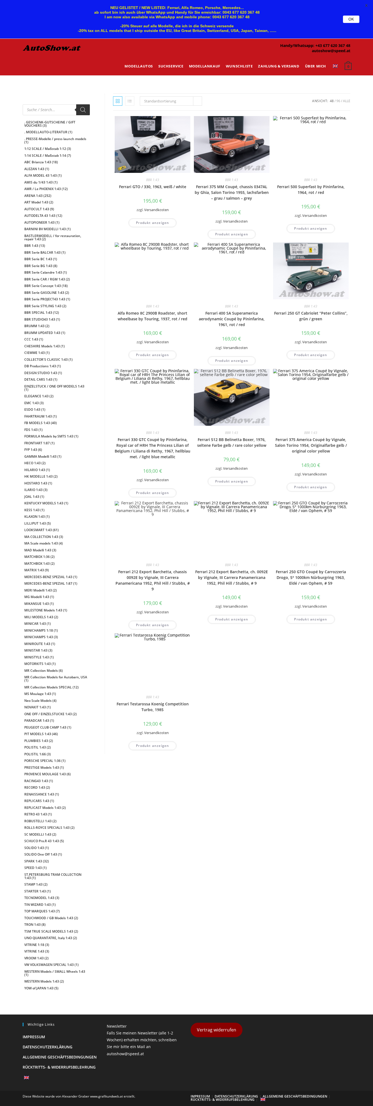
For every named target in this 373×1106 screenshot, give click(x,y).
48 (332, 101)
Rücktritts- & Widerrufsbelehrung (59, 1067)
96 (338, 101)
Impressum (34, 1036)
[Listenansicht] (129, 101)
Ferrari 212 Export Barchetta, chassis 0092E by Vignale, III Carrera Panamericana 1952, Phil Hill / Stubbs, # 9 (153, 580)
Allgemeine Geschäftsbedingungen (60, 1057)
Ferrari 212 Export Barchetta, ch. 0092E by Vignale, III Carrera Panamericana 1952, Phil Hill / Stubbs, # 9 (231, 577)
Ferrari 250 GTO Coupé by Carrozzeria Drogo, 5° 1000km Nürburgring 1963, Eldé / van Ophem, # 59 (311, 577)
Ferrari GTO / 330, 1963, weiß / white (152, 186)
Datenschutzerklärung (47, 1046)
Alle (346, 101)
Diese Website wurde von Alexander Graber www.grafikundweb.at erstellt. (79, 1096)
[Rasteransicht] (117, 101)
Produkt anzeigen (152, 222)
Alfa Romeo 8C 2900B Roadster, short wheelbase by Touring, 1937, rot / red (152, 315)
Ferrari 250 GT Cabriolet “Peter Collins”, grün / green (311, 315)
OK (351, 19)
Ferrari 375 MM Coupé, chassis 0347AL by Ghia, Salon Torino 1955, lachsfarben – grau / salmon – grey (232, 192)
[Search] (83, 109)
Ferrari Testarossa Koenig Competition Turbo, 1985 (153, 706)
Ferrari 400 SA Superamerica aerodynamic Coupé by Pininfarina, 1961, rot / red (232, 318)
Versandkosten (156, 210)
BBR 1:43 (152, 180)
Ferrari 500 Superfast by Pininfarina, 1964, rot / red (311, 189)
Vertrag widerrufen (216, 1030)
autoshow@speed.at (331, 50)
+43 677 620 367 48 (332, 45)
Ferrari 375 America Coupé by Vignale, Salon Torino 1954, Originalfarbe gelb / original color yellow (311, 445)
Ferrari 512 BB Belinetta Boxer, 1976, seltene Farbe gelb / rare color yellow (231, 442)
